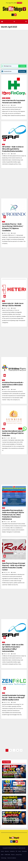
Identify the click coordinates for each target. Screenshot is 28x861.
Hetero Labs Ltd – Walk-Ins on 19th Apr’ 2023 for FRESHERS (12, 304)
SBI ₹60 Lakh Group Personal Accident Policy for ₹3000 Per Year (13, 789)
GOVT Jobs (6, 769)
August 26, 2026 (9, 776)
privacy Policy (19, 854)
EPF (16, 851)
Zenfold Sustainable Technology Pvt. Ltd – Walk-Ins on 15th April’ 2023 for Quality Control (13, 697)
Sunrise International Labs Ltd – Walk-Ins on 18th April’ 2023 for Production (13, 433)
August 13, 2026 (9, 806)
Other (2, 854)
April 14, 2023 (6, 653)
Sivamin (14, 105)
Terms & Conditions (11, 858)
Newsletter (24, 851)
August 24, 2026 (9, 791)
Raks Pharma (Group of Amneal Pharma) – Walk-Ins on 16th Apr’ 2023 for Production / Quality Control (13, 566)
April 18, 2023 (6, 105)
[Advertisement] (14, 49)
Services (8, 98)
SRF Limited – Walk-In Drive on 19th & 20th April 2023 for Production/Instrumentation (13, 149)
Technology (3, 858)
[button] (26, 21)
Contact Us (12, 851)
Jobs (4, 144)
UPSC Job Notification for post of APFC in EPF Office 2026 (12, 773)
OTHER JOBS (7, 854)
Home (2, 851)
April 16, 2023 (6, 572)
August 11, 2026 (9, 822)
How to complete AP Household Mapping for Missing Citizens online (12, 820)
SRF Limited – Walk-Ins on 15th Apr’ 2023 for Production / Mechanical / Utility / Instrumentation (12, 648)
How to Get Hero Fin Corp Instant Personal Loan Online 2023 (13, 101)
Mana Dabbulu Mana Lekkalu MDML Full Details (13, 804)
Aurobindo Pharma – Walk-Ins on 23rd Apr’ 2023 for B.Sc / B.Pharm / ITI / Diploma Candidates (12, 227)
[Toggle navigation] (14, 22)
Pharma (13, 854)
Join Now (23, 66)
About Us (7, 851)
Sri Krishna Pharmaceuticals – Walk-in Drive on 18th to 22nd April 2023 (13, 384)
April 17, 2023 (6, 153)
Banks (4, 98)
